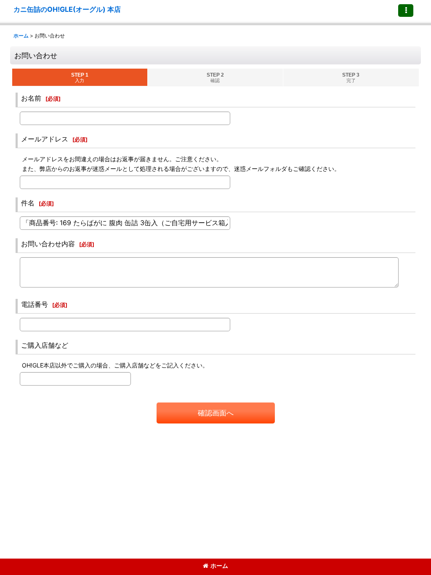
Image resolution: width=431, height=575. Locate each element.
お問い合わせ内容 (48, 244)
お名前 (31, 98)
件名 (28, 203)
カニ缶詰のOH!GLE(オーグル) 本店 (67, 9)
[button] (405, 10)
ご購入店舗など (44, 345)
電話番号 (34, 304)
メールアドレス (44, 139)
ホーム (219, 565)
